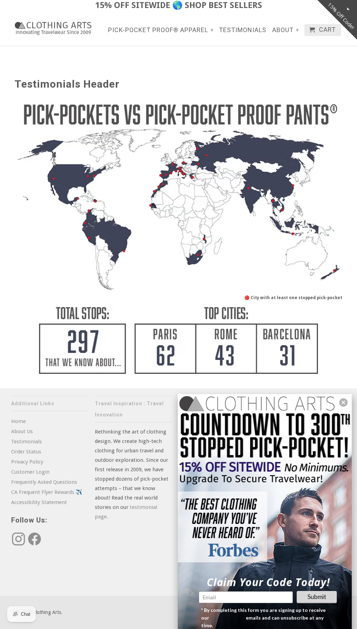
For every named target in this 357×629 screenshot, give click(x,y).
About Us (22, 431)
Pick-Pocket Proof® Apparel (161, 30)
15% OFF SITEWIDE (132, 5)
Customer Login (30, 472)
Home (18, 421)
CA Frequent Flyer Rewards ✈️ (46, 492)
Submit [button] (316, 596)
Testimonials (242, 30)
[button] (343, 402)
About (285, 30)
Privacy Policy (27, 462)
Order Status (26, 452)
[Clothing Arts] (53, 28)
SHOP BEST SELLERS (223, 5)
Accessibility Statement (39, 502)
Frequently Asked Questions (44, 482)
